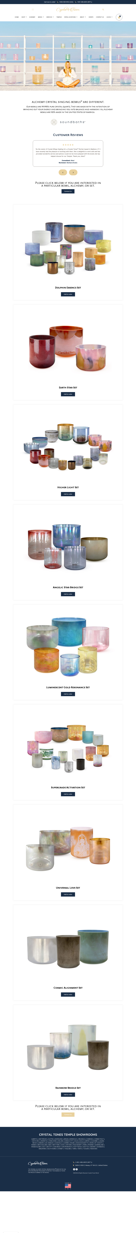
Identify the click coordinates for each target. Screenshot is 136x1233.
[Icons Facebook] (74, 1174)
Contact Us (100, 17)
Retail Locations (70, 17)
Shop (23, 17)
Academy (32, 17)
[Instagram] (77, 1174)
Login (109, 17)
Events (91, 17)
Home (17, 17)
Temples (59, 17)
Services (49, 17)
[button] (103, 9)
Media (40, 17)
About (82, 17)
